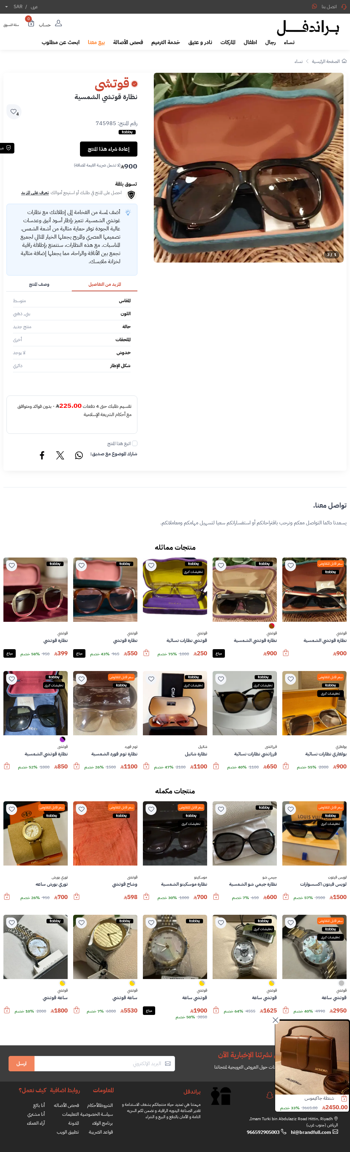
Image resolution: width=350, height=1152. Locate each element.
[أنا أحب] (290, 565)
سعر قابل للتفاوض (330, 563)
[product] (312, 1058)
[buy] (285, 656)
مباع (219, 653)
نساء (298, 61)
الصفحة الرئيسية (326, 61)
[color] (271, 628)
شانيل (202, 747)
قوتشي (341, 633)
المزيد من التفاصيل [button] (105, 284)
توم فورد (131, 747)
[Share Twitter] (60, 456)
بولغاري (341, 747)
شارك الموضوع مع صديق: (113, 453)
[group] (249, 168)
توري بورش (60, 877)
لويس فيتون (337, 877)
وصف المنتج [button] (39, 284)
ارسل (21, 1063)
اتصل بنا (329, 6)
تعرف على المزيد (35, 192)
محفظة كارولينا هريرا (316, 1098)
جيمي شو (269, 877)
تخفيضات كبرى (193, 571)
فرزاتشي (271, 747)
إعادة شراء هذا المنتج (109, 149)
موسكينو (200, 877)
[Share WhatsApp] (314, 6)
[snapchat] (270, 1095)
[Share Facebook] (42, 456)
